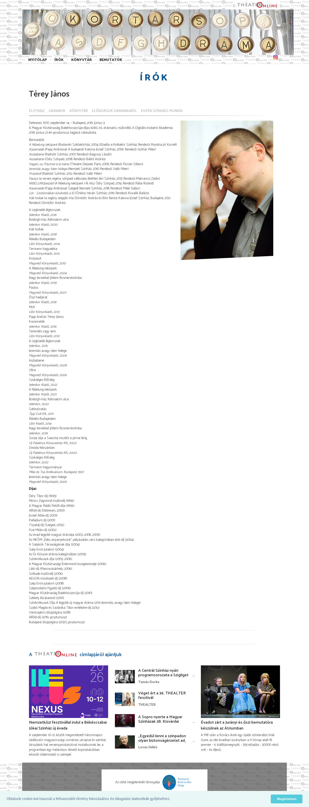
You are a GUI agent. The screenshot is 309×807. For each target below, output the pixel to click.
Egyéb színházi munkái (162, 111)
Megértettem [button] (286, 799)
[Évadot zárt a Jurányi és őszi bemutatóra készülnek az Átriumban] (240, 691)
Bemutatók (111, 60)
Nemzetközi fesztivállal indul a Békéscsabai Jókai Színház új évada (68, 725)
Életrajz (37, 111)
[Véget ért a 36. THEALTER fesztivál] (125, 699)
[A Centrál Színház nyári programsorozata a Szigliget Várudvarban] (125, 676)
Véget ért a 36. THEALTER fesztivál (162, 695)
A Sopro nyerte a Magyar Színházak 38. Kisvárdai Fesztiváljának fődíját (160, 722)
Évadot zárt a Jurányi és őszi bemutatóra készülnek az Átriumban (237, 725)
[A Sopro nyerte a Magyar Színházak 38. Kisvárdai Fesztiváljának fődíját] (125, 720)
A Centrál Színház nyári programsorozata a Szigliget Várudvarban (163, 675)
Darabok (57, 111)
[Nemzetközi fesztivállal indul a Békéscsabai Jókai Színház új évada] (68, 691)
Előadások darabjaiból (114, 111)
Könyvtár (81, 60)
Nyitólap (37, 60)
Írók (59, 60)
